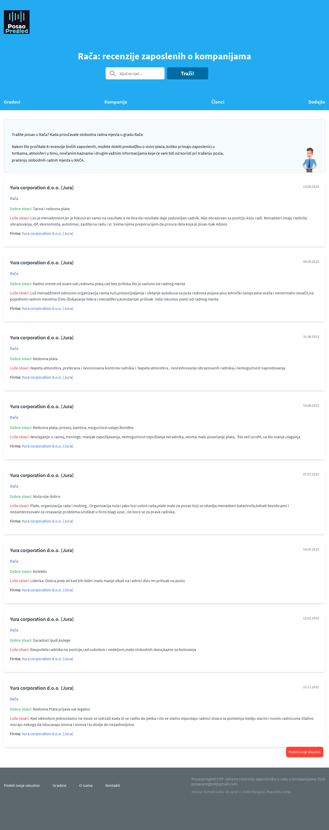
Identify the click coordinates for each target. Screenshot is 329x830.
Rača (14, 198)
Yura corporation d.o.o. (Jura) (47, 233)
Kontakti (112, 785)
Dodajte (316, 102)
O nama (86, 785)
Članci (217, 102)
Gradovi (12, 102)
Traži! (187, 73)
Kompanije (115, 102)
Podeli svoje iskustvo (305, 752)
